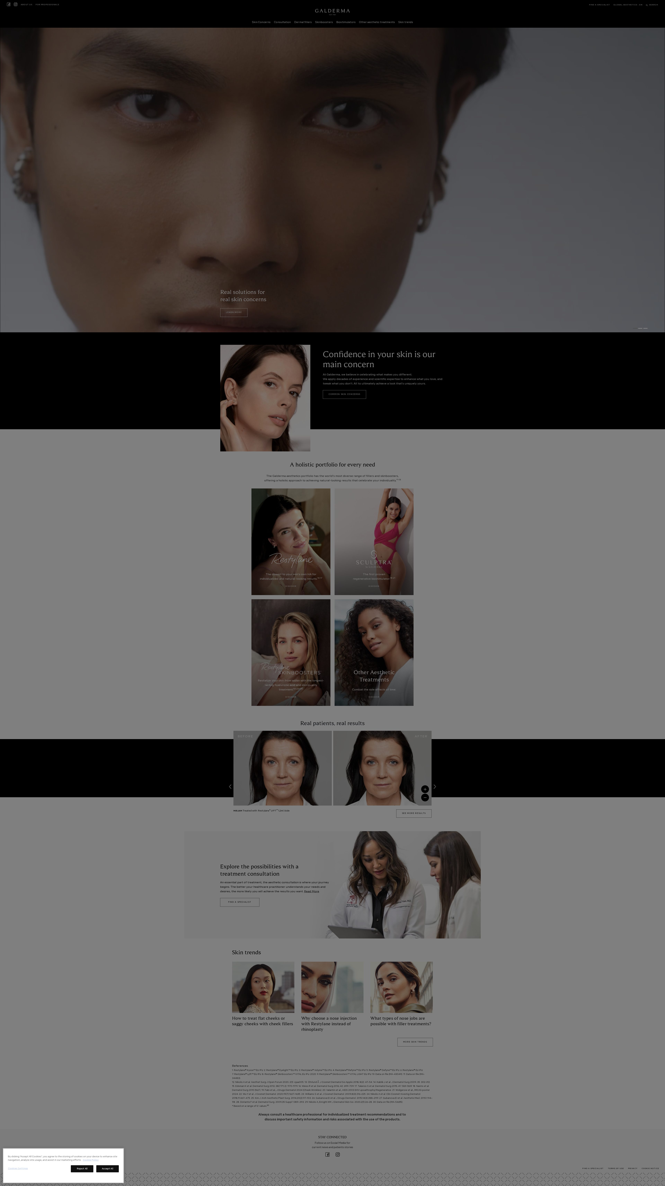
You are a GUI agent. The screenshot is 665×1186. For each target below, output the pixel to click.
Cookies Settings (18, 1168)
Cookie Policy (91, 1160)
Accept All (107, 1169)
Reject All (82, 1169)
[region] (63, 1165)
